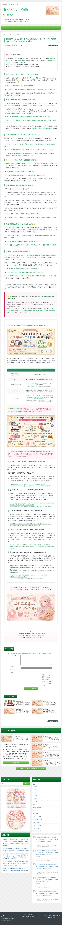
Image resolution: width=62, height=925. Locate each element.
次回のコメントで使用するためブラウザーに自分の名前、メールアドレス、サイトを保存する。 (46, 680)
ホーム (5, 27)
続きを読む (15, 763)
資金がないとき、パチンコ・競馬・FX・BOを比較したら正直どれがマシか (27, 484)
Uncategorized (37, 831)
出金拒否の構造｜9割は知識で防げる (18, 576)
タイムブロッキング (6, 920)
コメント (13, 656)
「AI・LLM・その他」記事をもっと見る (31, 768)
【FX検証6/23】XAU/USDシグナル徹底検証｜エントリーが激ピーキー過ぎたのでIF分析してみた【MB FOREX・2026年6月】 (15, 856)
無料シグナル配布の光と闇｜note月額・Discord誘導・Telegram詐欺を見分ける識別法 (30, 506)
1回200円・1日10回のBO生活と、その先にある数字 (22, 504)
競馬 (34, 810)
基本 (35, 790)
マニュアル (36, 828)
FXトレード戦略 (37, 807)
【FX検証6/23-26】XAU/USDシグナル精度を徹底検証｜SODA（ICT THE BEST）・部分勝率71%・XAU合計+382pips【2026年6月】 (15, 863)
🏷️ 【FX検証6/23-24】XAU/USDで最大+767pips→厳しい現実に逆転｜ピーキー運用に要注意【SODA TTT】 (16, 850)
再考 (35, 787)
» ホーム (57, 4)
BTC (10, 918)
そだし (47, 841)
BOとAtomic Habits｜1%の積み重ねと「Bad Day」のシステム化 (25, 525)
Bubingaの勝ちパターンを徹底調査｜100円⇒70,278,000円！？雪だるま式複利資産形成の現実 (32, 503)
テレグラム (23, 411)
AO (3, 918)
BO (34, 784)
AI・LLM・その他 (13, 4)
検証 (35, 798)
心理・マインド (37, 816)
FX (34, 804)
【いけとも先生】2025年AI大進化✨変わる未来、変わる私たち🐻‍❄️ (51, 755)
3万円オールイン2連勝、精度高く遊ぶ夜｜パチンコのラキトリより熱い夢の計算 (29, 575)
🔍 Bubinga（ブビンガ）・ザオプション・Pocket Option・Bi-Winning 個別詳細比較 (30, 544)
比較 (35, 793)
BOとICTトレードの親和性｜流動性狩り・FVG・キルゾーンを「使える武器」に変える (30, 523)
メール (12, 669)
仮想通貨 (35, 813)
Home (5, 4)
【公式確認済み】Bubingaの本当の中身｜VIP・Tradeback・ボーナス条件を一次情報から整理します (47, 839)
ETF (13, 918)
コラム (36, 801)
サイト (11, 672)
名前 (12, 666)
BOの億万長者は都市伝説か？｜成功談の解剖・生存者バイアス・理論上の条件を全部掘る (31, 486)
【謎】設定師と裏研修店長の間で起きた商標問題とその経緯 (23, 704)
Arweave (6, 918)
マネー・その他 (37, 825)
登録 (35, 795)
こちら (43, 374)
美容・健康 (36, 822)
